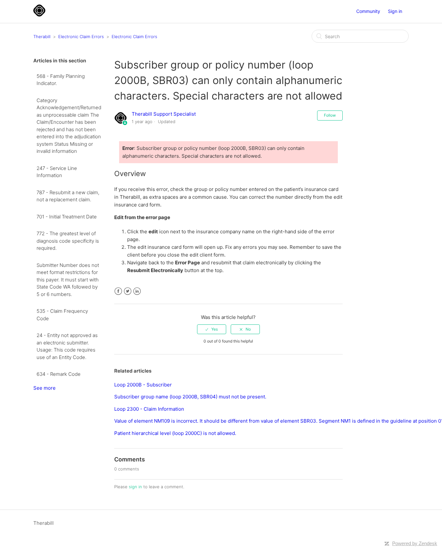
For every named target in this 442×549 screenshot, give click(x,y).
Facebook (118, 291)
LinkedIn (137, 291)
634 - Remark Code (59, 374)
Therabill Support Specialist (164, 114)
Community (368, 11)
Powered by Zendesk (414, 543)
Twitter (128, 291)
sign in (135, 486)
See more (44, 388)
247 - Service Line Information (57, 172)
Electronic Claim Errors (81, 36)
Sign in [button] (395, 11)
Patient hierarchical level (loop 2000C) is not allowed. (175, 433)
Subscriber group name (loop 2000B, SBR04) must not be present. (190, 397)
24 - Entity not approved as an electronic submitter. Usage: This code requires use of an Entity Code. (67, 346)
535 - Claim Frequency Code (62, 315)
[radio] (211, 329)
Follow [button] (330, 115)
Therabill (41, 36)
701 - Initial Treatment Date (67, 217)
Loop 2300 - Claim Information (149, 409)
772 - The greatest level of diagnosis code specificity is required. (68, 240)
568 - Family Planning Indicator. (61, 80)
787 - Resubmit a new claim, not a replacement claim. (68, 196)
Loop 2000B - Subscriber (143, 385)
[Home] (39, 15)
